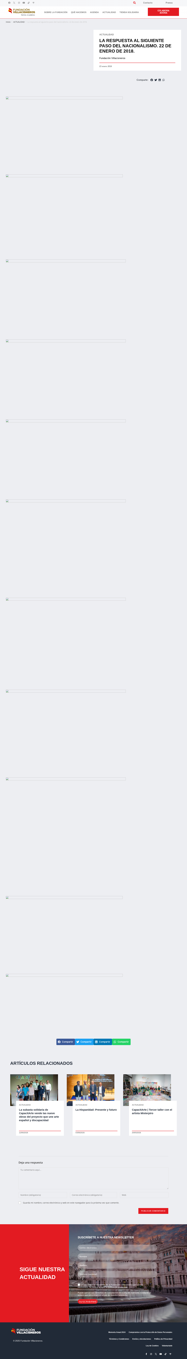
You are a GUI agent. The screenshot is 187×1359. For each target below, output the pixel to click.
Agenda (94, 12)
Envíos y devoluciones (141, 1339)
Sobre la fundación (55, 12)
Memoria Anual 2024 (116, 1332)
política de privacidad (118, 1287)
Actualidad (109, 12)
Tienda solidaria (129, 12)
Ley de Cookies (152, 1346)
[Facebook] (9, 3)
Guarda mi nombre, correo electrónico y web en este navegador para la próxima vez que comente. (71, 1202)
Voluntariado (167, 1346)
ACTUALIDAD (19, 22)
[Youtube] (24, 3)
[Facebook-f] (146, 1354)
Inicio (8, 22)
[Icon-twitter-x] (14, 3)
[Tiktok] (29, 3)
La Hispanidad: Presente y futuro (96, 1109)
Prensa (169, 3)
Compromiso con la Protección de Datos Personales (150, 1332)
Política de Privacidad (163, 1339)
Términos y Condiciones (119, 1339)
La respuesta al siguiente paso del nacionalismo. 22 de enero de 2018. (135, 45)
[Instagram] (19, 3)
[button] (134, 2)
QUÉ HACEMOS (78, 12)
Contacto (148, 3)
